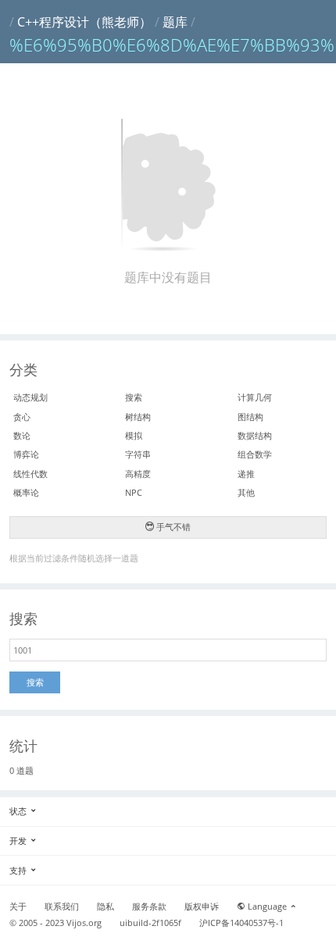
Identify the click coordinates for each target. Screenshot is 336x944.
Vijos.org (84, 922)
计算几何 (255, 397)
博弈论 (26, 454)
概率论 (26, 492)
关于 (18, 906)
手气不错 (172, 527)
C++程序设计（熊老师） (84, 21)
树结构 (138, 416)
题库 (175, 21)
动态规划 (30, 397)
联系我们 (62, 906)
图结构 (250, 416)
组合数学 (255, 454)
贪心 (21, 416)
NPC (133, 492)
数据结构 (255, 435)
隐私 (105, 906)
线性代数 (30, 473)
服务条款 (149, 906)
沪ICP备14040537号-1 (241, 922)
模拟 (133, 435)
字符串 (138, 454)
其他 (246, 492)
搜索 (133, 397)
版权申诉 (201, 906)
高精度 (138, 473)
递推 (246, 473)
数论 (21, 435)
